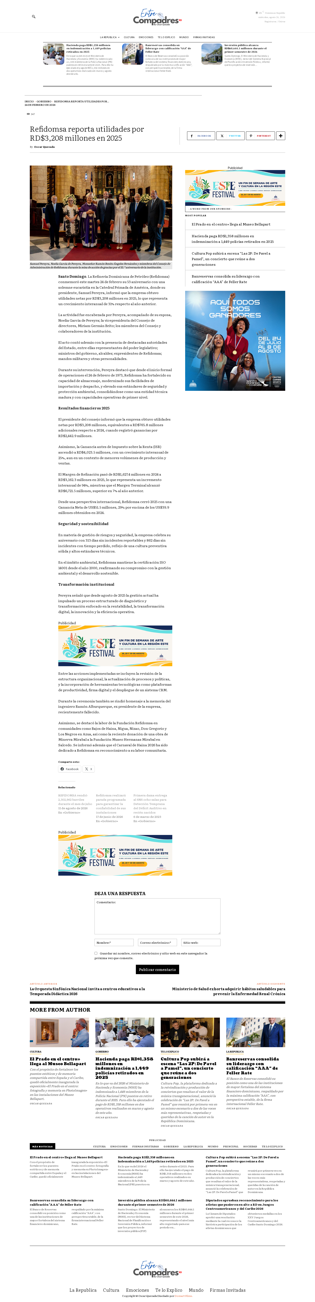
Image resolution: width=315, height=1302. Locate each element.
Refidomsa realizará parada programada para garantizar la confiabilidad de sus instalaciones (111, 803)
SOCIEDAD (250, 1146)
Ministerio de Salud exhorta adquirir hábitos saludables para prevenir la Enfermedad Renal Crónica (228, 991)
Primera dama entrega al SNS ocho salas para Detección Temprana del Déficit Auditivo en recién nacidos (150, 803)
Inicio (29, 101)
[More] (280, 135)
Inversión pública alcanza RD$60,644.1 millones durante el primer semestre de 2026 (246, 48)
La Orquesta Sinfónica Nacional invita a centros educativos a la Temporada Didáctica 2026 (87, 991)
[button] (34, 16)
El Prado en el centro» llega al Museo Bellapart (231, 224)
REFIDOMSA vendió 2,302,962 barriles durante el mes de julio (75, 799)
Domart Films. (184, 1296)
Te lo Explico (170, 1051)
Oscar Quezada (44, 146)
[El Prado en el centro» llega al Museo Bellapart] (59, 1032)
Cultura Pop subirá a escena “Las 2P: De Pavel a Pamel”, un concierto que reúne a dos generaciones (231, 259)
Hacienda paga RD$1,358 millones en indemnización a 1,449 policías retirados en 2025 (88, 48)
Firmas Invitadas (145, 1146)
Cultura (35, 1051)
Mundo (213, 1146)
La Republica (235, 1051)
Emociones (119, 1146)
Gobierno (44, 101)
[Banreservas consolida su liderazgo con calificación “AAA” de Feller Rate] (132, 54)
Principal (230, 1146)
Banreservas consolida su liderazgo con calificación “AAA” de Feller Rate (168, 48)
